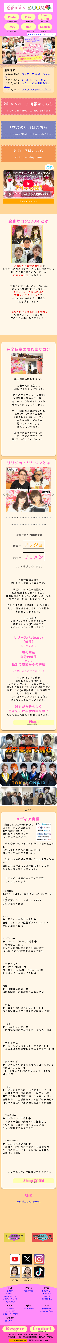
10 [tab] (31, 517)
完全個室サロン (10, 1296)
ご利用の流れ (47, 1299)
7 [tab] (23, 517)
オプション (47, 1293)
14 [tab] (42, 517)
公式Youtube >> (28, 201)
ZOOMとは (10, 1293)
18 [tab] (12, 524)
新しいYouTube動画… (35, 80)
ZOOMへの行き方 (47, 1311)
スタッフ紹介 (10, 1311)
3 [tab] (12, 517)
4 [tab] (15, 517)
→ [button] (55, 810)
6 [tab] (20, 517)
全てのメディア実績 (10, 1314)
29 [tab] (42, 524)
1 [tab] (6, 517)
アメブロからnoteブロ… (36, 89)
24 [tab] (28, 524)
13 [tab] (39, 517)
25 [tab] (31, 524)
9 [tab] (28, 517)
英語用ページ (10, 1320)
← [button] (1, 810)
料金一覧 (46, 1296)
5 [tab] (17, 517)
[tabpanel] (28, 489)
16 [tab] (47, 517)
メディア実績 (10, 1301)
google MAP (46, 1308)
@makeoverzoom (29, 1201)
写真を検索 (28, 1291)
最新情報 (10, 1291)
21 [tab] (20, 524)
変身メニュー (47, 1291)
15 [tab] (45, 517)
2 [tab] (9, 517)
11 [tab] (34, 517)
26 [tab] (34, 524)
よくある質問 (29, 1308)
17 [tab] (50, 517)
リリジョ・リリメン (10, 1299)
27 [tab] (36, 524)
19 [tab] (15, 524)
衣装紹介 (10, 1308)
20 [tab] (17, 524)
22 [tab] (23, 524)
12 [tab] (36, 517)
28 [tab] (39, 524)
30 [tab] (45, 524)
